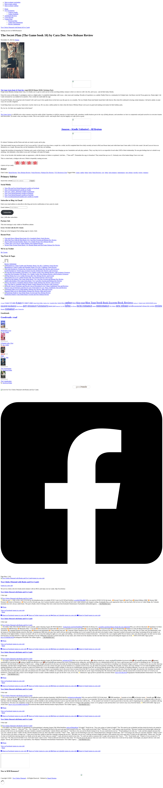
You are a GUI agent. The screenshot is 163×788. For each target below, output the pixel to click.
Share (3, 612)
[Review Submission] (6, 262)
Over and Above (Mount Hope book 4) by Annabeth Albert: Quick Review (27, 238)
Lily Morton (73, 306)
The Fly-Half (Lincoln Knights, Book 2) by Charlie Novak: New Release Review (29, 242)
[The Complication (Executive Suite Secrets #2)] (3, 378)
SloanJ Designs (51, 778)
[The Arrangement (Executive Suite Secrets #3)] (3, 365)
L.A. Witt (62, 306)
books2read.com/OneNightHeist (72, 627)
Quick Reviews (35, 172)
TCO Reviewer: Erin (60, 172)
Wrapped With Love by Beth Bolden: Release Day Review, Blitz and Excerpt (28, 291)
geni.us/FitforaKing (72, 727)
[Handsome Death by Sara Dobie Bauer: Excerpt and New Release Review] (28, 293)
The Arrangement (6, 368)
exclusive (12, 306)
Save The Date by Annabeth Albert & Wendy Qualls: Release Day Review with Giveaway (32, 284)
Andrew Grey (46, 303)
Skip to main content (11, 4)
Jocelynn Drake (7, 370)
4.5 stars (25, 303)
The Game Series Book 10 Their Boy (12, 90)
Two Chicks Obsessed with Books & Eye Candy (15, 27)
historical (58, 306)
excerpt (4, 306)
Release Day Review (47, 172)
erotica (155, 303)
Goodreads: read (9, 317)
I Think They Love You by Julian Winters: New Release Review (24, 243)
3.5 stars (12, 303)
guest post (52, 306)
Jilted (2, 356)
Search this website (6, 181)
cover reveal (149, 303)
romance (145, 172)
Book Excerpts (110, 302)
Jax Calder (6, 332)
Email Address (5, 207)
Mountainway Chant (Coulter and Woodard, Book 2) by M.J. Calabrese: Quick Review (31, 267)
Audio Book (61, 303)
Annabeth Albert (53, 303)
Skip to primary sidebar (11, 6)
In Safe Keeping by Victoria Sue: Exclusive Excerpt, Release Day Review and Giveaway (31, 271)
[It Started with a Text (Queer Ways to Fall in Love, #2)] (3, 340)
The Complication (6, 381)
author (82, 172)
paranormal (138, 306)
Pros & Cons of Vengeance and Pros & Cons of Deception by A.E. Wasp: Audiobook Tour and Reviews (36, 288)
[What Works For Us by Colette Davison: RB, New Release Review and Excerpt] (29, 276)
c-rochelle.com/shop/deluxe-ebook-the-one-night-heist (114, 627)
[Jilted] (3, 352)
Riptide (3, 309)
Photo (4, 607)
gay (103, 172)
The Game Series (6, 114)
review (140, 172)
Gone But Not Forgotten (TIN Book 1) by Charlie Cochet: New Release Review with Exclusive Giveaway (36, 274)
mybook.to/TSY (67, 660)
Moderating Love (6, 330)
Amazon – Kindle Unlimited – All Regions (81, 129)
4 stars (78, 172)
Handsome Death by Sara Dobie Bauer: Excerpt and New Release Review (27, 294)
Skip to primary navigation (12, 2)
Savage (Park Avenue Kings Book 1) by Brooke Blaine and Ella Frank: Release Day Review (32, 245)
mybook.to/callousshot (74, 697)
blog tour (80, 302)
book (90, 172)
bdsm (86, 172)
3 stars (7, 303)
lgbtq (106, 172)
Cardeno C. (135, 303)
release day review (148, 306)
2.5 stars (2, 303)
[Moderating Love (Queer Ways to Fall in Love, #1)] (3, 327)
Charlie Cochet (142, 303)
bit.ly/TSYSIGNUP (121, 672)
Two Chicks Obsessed (19, 778)
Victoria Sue (21, 309)
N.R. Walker (112, 306)
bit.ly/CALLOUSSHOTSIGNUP (18, 704)
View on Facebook (13, 610)
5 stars (30, 303)
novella (135, 172)
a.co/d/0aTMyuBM (79, 600)
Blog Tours (90, 302)
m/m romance (113, 172)
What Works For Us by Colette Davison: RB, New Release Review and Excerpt (28, 277)
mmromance (121, 172)
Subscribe (7, 212)
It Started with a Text (7, 343)
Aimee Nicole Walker (38, 303)
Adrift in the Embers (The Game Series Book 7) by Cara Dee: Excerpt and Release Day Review (33, 281)
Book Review (13, 172)
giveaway (32, 305)
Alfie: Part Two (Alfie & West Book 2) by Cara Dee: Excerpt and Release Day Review (31, 240)
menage (94, 306)
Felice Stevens (20, 306)
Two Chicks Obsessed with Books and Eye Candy (17, 592)
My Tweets (4, 252)
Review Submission (10, 264)
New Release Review (24, 172)
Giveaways (42, 305)
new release (129, 172)
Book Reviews (96, 172)
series (16, 309)
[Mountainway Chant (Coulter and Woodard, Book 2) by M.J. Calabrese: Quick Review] (31, 265)
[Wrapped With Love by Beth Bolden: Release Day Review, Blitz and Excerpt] (28, 289)
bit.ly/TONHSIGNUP (7, 637)
